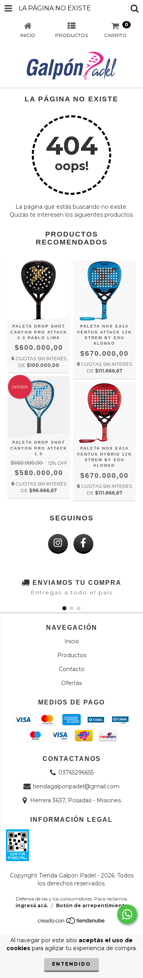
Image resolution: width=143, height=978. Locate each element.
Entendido (71, 964)
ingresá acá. (31, 905)
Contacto (72, 669)
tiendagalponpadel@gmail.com (76, 786)
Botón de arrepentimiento (92, 905)
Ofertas (71, 683)
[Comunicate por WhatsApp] (127, 914)
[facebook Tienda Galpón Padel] (83, 544)
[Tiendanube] (71, 923)
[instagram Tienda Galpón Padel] (58, 544)
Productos (71, 655)
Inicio (71, 641)
